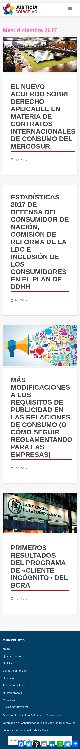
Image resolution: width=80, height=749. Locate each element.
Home (6, 648)
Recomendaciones (14, 685)
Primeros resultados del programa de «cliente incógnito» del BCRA (39, 566)
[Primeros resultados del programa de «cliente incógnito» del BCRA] (40, 513)
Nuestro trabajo (12, 692)
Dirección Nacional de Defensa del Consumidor (32, 715)
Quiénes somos (12, 656)
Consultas (9, 700)
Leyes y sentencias (14, 670)
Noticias (8, 663)
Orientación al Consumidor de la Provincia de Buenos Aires (39, 722)
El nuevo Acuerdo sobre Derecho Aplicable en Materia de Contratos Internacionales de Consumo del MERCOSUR (43, 116)
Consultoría (10, 678)
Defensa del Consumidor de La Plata (25, 730)
